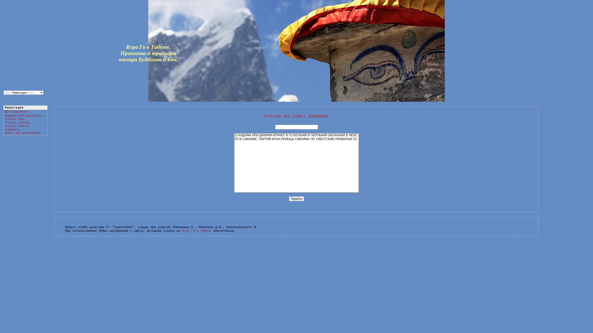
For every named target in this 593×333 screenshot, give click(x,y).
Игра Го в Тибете (196, 231)
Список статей (17, 122)
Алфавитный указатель (23, 115)
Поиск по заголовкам (22, 133)
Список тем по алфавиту (17, 127)
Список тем (14, 119)
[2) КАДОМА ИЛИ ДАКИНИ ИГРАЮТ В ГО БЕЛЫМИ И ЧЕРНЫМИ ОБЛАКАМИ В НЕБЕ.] (296, 135)
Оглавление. (19, 112)
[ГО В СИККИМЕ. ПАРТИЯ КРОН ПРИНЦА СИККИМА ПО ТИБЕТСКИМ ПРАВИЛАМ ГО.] (296, 139)
